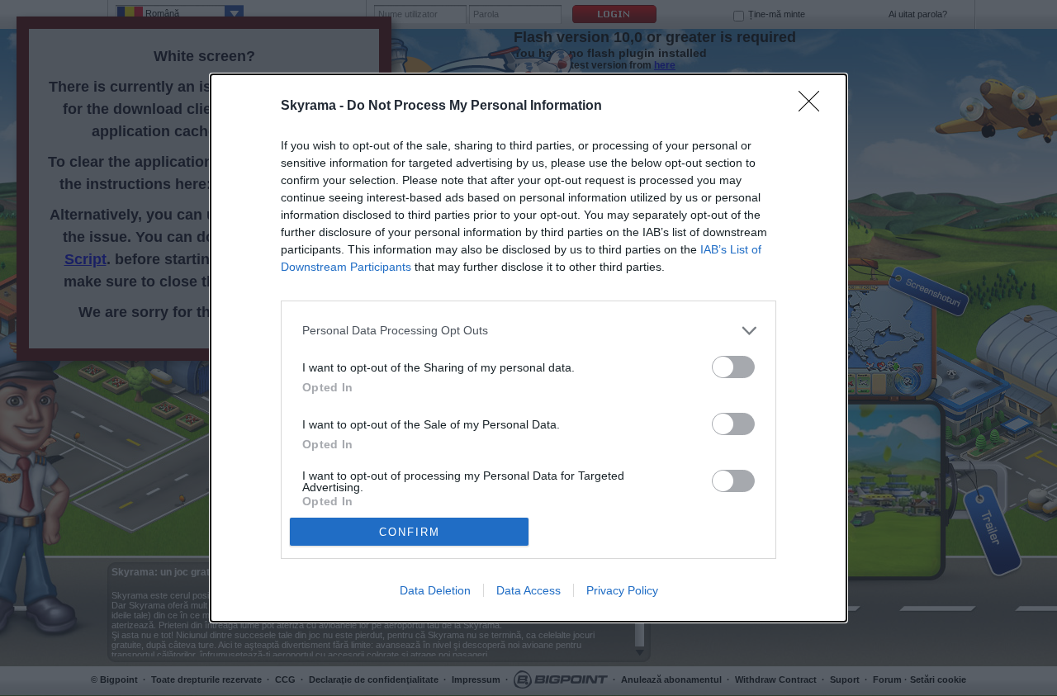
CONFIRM (409, 532)
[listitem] (528, 330)
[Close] (814, 106)
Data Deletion (435, 590)
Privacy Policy (622, 590)
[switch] (733, 367)
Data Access (528, 590)
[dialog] (528, 348)
